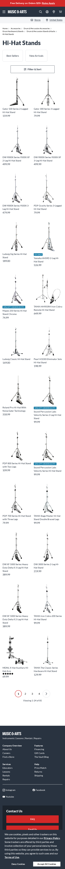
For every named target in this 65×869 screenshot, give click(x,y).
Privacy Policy (52, 838)
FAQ (32, 819)
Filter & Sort (34, 69)
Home (5, 28)
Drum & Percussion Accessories (37, 28)
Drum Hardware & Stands (13, 31)
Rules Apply (48, 3)
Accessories (16, 28)
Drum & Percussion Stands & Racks (41, 31)
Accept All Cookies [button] (46, 864)
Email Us (32, 829)
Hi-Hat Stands (8, 34)
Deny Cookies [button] (18, 864)
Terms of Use (12, 857)
